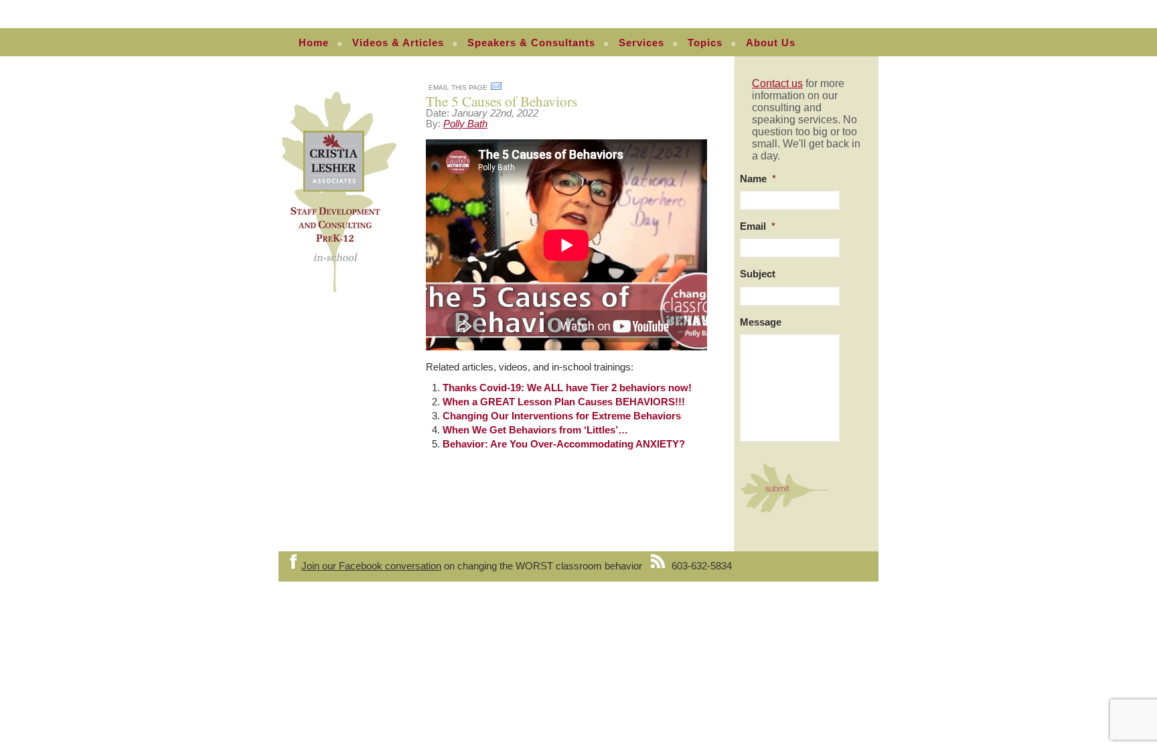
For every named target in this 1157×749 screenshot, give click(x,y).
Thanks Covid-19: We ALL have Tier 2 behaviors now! (567, 388)
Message (760, 322)
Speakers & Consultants (531, 43)
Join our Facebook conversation (371, 566)
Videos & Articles (398, 43)
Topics (705, 43)
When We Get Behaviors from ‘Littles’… (535, 430)
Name (758, 179)
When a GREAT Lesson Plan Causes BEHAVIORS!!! (564, 402)
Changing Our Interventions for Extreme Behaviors (562, 416)
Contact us (777, 83)
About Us (770, 43)
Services (641, 43)
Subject (757, 274)
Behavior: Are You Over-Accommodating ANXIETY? (564, 444)
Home (314, 43)
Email (757, 226)
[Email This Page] (496, 88)
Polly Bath (465, 124)
